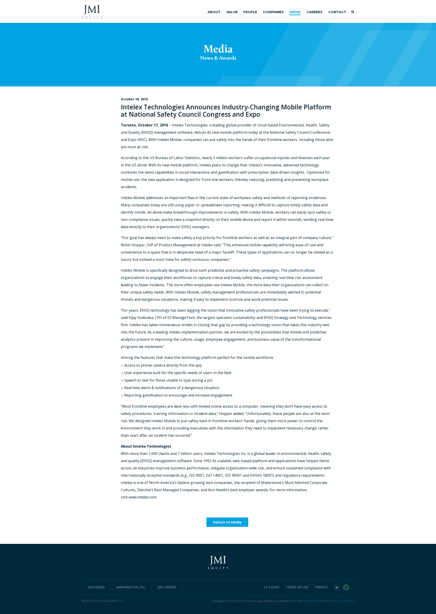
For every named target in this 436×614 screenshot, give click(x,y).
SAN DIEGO (96, 587)
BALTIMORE (167, 587)
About (214, 12)
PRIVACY (321, 587)
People (250, 12)
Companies (273, 12)
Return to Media (227, 522)
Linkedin (337, 587)
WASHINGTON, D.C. (131, 587)
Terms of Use (311, 601)
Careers (314, 12)
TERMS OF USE (297, 587)
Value (232, 12)
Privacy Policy (344, 601)
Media (295, 12)
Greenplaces (348, 587)
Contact (337, 12)
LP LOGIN (271, 587)
